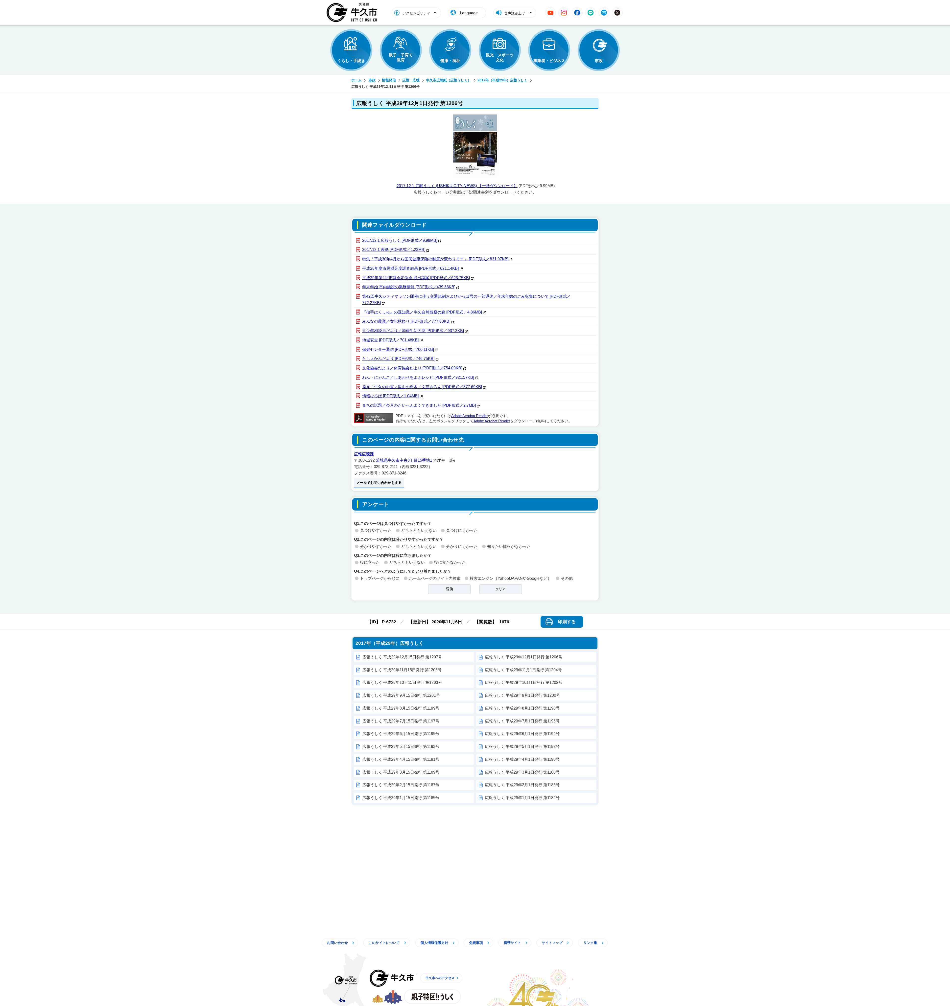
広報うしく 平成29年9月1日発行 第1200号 (522, 695)
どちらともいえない (419, 530)
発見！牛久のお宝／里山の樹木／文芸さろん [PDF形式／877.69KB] (422, 387)
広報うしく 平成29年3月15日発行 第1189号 (400, 772)
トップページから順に (380, 578)
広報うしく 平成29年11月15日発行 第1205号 (402, 670)
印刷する (567, 621)
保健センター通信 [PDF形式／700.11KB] (398, 349)
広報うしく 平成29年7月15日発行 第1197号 (400, 721)
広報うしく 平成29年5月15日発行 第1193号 (400, 746)
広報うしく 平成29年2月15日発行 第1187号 (400, 785)
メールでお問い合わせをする (379, 483)
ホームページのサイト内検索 (434, 578)
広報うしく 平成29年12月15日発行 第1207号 (402, 657)
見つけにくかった (462, 530)
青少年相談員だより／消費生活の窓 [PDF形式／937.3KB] (413, 331)
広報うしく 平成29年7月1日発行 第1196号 (522, 721)
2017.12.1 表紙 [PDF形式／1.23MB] (393, 249)
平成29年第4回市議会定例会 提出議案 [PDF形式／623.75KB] (416, 278)
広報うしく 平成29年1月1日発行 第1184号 (522, 798)
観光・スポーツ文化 (500, 57)
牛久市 (391, 978)
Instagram (564, 13)
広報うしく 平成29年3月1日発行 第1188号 (522, 772)
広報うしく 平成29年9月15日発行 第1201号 (401, 695)
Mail (604, 13)
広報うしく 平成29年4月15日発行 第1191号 (400, 759)
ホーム (356, 80)
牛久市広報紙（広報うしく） (448, 80)
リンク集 (590, 943)
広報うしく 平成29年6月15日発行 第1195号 (400, 734)
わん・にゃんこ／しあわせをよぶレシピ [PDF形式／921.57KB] (418, 377)
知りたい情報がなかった (509, 546)
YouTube (550, 13)
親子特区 (432, 996)
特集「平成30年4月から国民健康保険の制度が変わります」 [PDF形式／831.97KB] (435, 259)
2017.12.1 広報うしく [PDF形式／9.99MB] (399, 240)
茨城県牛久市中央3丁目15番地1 (404, 460)
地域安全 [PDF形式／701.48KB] (390, 340)
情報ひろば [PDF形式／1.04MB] (390, 396)
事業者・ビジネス (549, 61)
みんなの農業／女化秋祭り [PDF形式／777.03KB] (406, 321)
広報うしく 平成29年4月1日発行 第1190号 (522, 759)
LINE (590, 13)
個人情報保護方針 (434, 943)
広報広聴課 (364, 454)
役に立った (370, 562)
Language (469, 13)
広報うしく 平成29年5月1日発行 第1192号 (522, 746)
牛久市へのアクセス (440, 978)
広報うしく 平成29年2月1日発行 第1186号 (522, 785)
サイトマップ (552, 943)
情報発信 (389, 80)
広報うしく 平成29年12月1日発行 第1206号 (523, 657)
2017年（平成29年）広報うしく (502, 80)
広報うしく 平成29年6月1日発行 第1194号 (522, 734)
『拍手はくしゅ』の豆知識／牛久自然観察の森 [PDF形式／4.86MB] (422, 312)
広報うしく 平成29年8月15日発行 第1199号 (400, 708)
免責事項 (476, 943)
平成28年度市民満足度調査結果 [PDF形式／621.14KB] (410, 268)
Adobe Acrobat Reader (469, 416)
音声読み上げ (514, 13)
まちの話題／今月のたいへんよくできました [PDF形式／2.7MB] (419, 405)
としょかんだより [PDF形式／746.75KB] (398, 359)
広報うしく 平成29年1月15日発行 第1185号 (400, 798)
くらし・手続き (351, 61)
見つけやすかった (376, 530)
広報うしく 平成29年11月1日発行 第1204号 (523, 670)
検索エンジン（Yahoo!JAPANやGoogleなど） (510, 578)
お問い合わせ (337, 943)
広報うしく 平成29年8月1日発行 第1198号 (522, 708)
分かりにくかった (462, 546)
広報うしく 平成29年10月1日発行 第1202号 (523, 682)
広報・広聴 (411, 80)
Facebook (577, 13)
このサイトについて (384, 943)
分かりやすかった (376, 546)
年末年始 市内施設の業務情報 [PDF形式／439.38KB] (408, 287)
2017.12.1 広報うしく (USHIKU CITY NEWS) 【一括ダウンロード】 (457, 186)
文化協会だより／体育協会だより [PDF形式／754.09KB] (412, 368)
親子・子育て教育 (401, 57)
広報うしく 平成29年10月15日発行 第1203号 (402, 682)
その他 (567, 578)
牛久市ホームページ (353, 12)
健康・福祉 (450, 61)
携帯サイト (512, 943)
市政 (599, 61)
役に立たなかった (450, 562)
